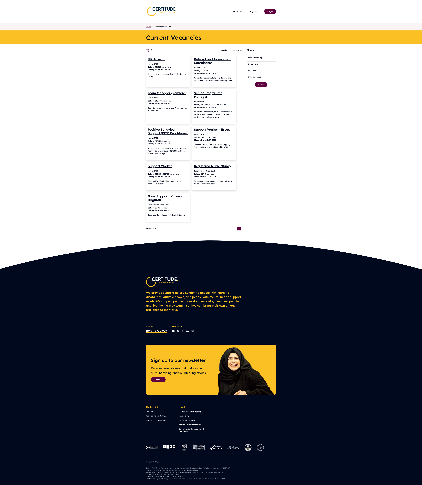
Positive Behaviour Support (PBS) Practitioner (168, 131)
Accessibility (184, 416)
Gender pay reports (187, 420)
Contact (149, 411)
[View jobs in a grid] (147, 50)
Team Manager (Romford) (167, 93)
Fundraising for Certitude (156, 416)
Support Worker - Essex (212, 129)
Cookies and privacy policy (190, 411)
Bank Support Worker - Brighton (165, 198)
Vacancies (238, 11)
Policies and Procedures (156, 420)
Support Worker (160, 166)
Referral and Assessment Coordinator (212, 61)
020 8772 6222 (156, 331)
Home (148, 26)
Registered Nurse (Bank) (212, 166)
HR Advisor (156, 59)
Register (253, 11)
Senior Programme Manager (208, 95)
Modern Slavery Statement (190, 424)
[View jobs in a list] (151, 50)
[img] (162, 11)
